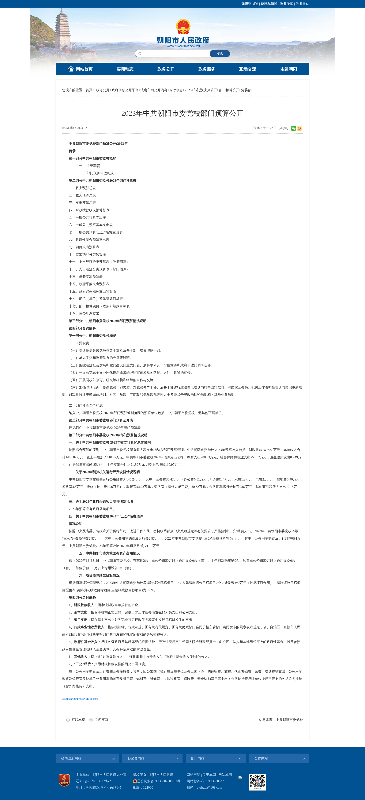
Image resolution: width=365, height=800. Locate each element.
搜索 (220, 53)
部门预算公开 (229, 90)
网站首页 (84, 69)
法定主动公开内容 (154, 90)
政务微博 (286, 3)
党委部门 (248, 90)
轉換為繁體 (269, 3)
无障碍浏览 (249, 3)
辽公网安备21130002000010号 (159, 781)
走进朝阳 (288, 69)
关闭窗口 (101, 719)
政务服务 (207, 69)
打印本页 (78, 719)
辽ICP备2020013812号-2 (93, 781)
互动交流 (247, 69)
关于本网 (209, 775)
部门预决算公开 (205, 90)
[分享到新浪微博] (299, 128)
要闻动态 (125, 69)
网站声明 (193, 775)
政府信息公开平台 (125, 90)
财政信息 (176, 90)
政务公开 (166, 69)
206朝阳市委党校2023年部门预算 (80, 699)
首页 (89, 90)
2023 (188, 90)
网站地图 (225, 775)
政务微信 (302, 3)
